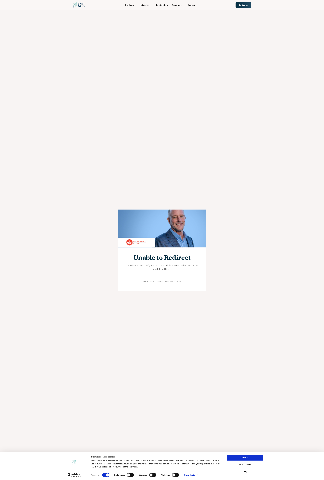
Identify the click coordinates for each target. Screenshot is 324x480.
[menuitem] (131, 5)
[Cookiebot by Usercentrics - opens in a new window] (74, 475)
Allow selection (245, 464)
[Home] (79, 5)
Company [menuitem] (192, 5)
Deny (245, 471)
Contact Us (243, 5)
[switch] (130, 475)
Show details (189, 475)
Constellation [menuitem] (161, 5)
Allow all (245, 457)
